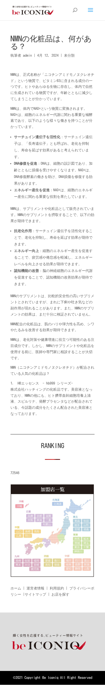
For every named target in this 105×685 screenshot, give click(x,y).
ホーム (15, 588)
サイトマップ (35, 594)
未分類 (69, 55)
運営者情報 (35, 588)
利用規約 (57, 588)
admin (27, 55)
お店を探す (60, 594)
